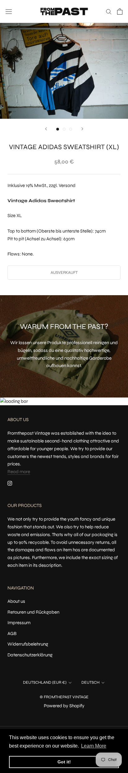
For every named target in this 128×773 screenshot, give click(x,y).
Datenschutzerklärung (30, 655)
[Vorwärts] (82, 128)
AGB (11, 633)
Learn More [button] (93, 746)
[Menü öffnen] (9, 11)
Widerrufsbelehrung (27, 644)
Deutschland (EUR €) (44, 682)
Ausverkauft (64, 272)
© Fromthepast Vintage (64, 697)
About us (16, 601)
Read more (18, 471)
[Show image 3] (70, 129)
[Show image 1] (57, 129)
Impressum (18, 622)
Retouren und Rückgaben (33, 612)
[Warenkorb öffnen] (119, 11)
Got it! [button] (64, 761)
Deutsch (90, 682)
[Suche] (109, 11)
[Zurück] (46, 128)
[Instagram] (9, 483)
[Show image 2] (64, 129)
